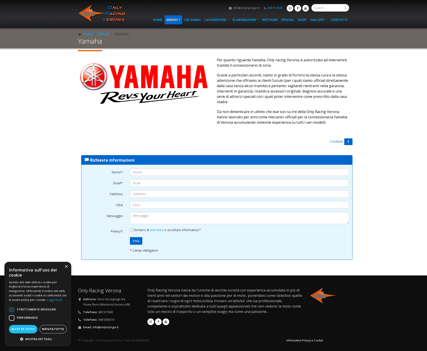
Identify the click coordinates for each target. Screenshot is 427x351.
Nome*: (117, 172)
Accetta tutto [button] (23, 329)
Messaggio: (115, 216)
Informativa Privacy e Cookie (304, 340)
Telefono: (116, 194)
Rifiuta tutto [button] (53, 329)
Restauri (270, 20)
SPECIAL (288, 20)
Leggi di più (54, 300)
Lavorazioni (215, 20)
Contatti (339, 20)
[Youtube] (305, 8)
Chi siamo (192, 20)
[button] (38, 339)
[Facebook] (297, 8)
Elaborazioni (244, 20)
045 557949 (275, 8)
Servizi (172, 20)
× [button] (66, 266)
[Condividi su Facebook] (348, 141)
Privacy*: (117, 231)
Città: (119, 205)
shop (302, 20)
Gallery (317, 20)
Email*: (118, 183)
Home (157, 20)
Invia (136, 241)
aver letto (157, 230)
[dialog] (37, 304)
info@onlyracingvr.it (245, 8)
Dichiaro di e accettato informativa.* (167, 230)
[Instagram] (290, 8)
